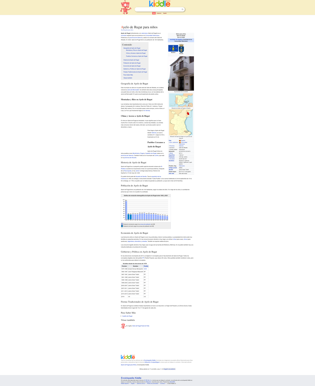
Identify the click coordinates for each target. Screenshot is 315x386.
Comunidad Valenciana (183, 143)
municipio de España (176, 39)
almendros (138, 241)
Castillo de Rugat (127, 316)
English (165, 13)
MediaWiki (172, 382)
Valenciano (182, 166)
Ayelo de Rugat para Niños (129, 365)
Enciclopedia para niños (127, 30)
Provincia (172, 146)
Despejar (179, 9)
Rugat (142, 153)
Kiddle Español (125, 383)
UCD (145, 269)
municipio (124, 35)
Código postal (173, 167)
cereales (144, 241)
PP (143, 258)
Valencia (181, 146)
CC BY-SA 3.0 (147, 380)
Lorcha (157, 155)
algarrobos (131, 241)
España (183, 140)
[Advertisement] (157, 19)
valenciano (144, 33)
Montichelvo (136, 153)
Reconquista (127, 171)
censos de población (145, 224)
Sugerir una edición (169, 369)
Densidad (172, 159)
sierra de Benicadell (133, 90)
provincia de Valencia (136, 37)
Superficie (172, 155)
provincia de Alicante (130, 157)
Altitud (171, 153)
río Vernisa (147, 110)
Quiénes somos (141, 383)
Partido (146, 266)
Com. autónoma (174, 142)
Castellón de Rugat (150, 153)
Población (172, 157)
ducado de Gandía (141, 176)
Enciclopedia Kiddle (150, 360)
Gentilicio (171, 160)
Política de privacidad (152, 383)
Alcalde (171, 169)
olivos (185, 239)
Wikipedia (148, 382)
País (170, 140)
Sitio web (171, 173)
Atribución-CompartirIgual (151, 362)
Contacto (162, 383)
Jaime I (138, 171)
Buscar (182, 9)
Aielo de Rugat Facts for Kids (140, 326)
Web (154, 13)
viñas (174, 239)
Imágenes (159, 13)
